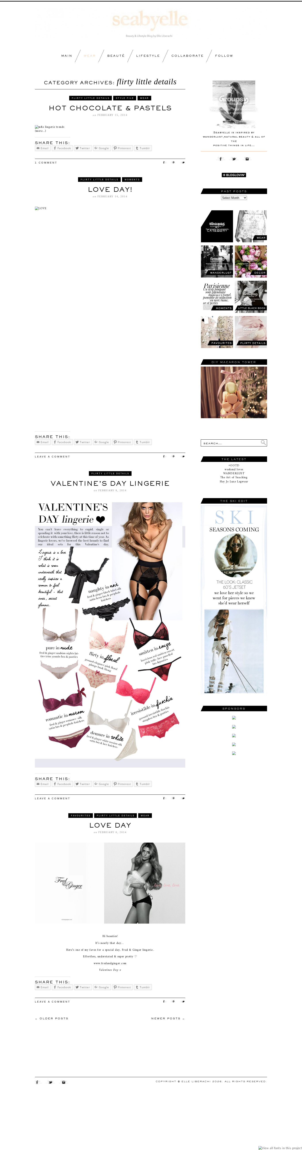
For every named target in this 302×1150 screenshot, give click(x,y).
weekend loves (234, 469)
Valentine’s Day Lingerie (110, 483)
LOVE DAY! (110, 189)
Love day (110, 825)
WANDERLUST (234, 473)
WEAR (90, 55)
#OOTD (234, 465)
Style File (125, 98)
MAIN (67, 55)
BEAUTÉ (116, 55)
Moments (132, 180)
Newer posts (168, 1018)
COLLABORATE (187, 55)
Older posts (52, 1018)
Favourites (81, 816)
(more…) (40, 131)
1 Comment (46, 162)
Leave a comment (53, 456)
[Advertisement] (234, 836)
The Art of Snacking (234, 477)
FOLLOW (224, 55)
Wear (144, 98)
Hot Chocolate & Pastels (110, 108)
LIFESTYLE (148, 55)
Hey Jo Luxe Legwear (234, 481)
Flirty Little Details (91, 98)
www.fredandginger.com (110, 963)
